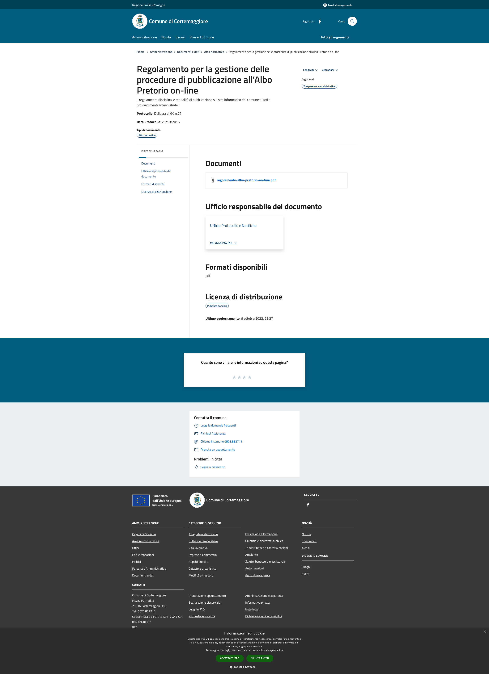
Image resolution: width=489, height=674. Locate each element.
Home (140, 51)
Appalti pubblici (199, 561)
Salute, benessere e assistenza (265, 561)
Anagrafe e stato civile (203, 534)
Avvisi (306, 548)
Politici (136, 561)
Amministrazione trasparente (264, 595)
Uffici (135, 548)
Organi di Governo (144, 534)
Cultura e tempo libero (203, 541)
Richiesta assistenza (202, 616)
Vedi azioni (328, 70)
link (281, 650)
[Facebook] (318, 21)
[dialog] (244, 651)
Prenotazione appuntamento (207, 595)
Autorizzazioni (254, 568)
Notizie (306, 534)
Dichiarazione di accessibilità (263, 616)
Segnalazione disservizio (204, 602)
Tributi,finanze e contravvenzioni (266, 547)
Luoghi (306, 566)
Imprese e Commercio (203, 554)
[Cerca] (352, 21)
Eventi (306, 573)
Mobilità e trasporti (201, 575)
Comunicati (309, 541)
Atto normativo (214, 51)
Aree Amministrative (145, 541)
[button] (244, 667)
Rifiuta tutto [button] (260, 658)
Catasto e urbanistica (202, 568)
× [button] (484, 631)
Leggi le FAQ (197, 609)
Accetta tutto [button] (229, 658)
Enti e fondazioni (143, 554)
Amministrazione (161, 51)
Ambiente (251, 554)
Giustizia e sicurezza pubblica (264, 541)
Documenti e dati (188, 51)
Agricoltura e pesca (257, 575)
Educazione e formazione (261, 534)
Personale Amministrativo (149, 568)
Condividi (308, 70)
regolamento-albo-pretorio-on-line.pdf (246, 180)
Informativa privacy (257, 602)
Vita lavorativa (198, 548)
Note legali (252, 609)
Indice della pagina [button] (152, 151)
